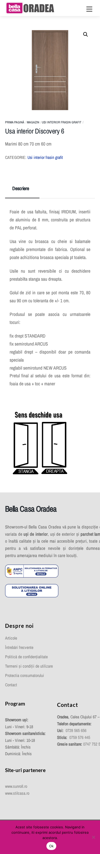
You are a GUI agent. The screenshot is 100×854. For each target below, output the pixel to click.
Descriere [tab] (20, 188)
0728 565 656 (76, 730)
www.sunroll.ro (16, 786)
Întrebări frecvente (19, 647)
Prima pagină (14, 122)
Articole (11, 638)
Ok (51, 846)
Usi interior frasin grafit (61, 122)
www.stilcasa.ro (17, 793)
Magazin (33, 122)
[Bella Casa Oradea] (30, 7)
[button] (85, 34)
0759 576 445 (79, 737)
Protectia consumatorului (24, 675)
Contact (11, 685)
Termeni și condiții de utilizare (29, 666)
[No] (93, 837)
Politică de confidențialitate (26, 657)
